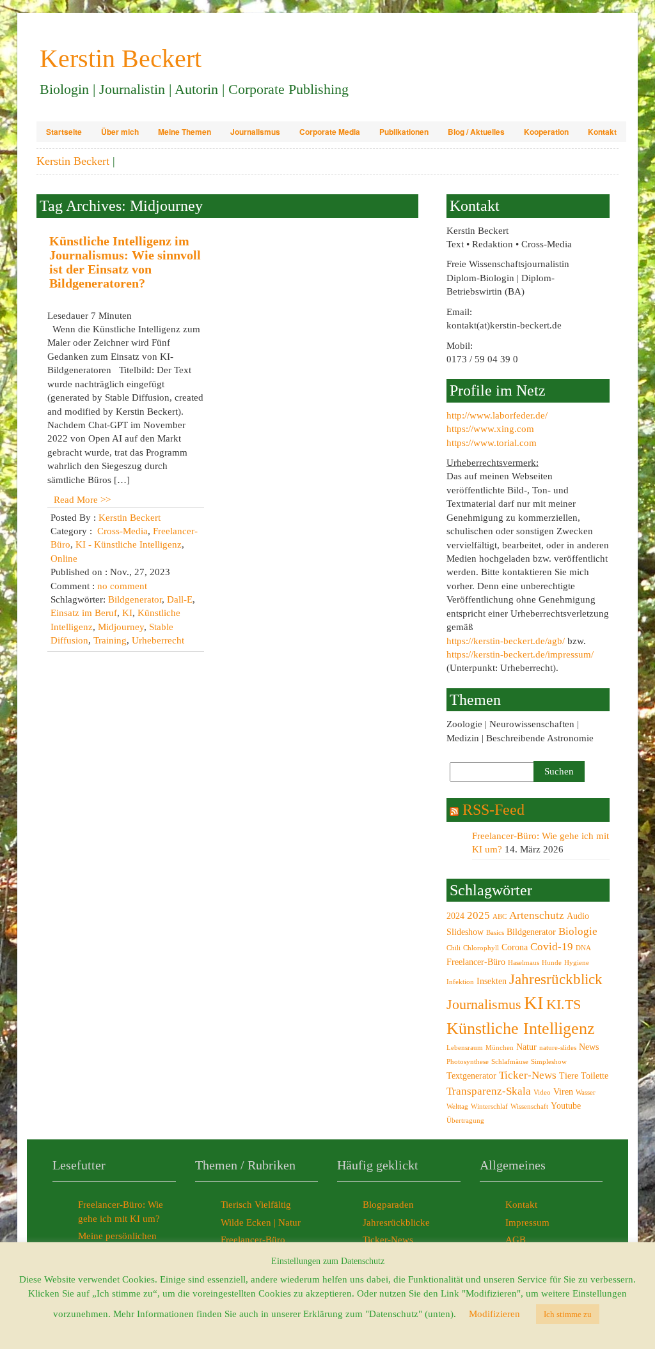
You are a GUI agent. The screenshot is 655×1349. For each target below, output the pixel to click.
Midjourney (121, 627)
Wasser (586, 1092)
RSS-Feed (493, 809)
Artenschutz (536, 915)
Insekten (492, 981)
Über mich (120, 131)
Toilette (594, 1075)
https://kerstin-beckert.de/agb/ (505, 641)
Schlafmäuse (509, 1061)
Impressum (527, 1222)
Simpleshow (549, 1061)
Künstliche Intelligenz (520, 1028)
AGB (515, 1240)
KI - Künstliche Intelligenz (128, 544)
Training (110, 640)
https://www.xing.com (490, 429)
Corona (514, 947)
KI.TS (563, 1004)
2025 (478, 915)
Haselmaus (523, 962)
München (499, 1047)
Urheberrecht (158, 640)
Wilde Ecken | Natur (261, 1222)
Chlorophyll (481, 948)
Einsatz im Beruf (84, 613)
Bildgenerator (135, 599)
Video (542, 1092)
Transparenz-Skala (488, 1091)
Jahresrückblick (556, 979)
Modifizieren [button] (494, 1314)
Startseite (64, 131)
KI (127, 613)
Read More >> (82, 500)
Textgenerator (471, 1075)
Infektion (460, 981)
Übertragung (465, 1120)
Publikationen (404, 131)
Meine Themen (184, 131)
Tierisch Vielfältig (256, 1204)
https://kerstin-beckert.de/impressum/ (520, 654)
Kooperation (546, 131)
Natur (526, 1047)
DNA (583, 948)
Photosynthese (467, 1061)
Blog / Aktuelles (476, 131)
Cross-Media (122, 531)
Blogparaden (388, 1204)
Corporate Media (329, 131)
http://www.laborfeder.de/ (497, 415)
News (589, 1047)
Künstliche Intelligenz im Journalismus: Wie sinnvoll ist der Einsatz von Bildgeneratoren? (125, 262)
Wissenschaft (529, 1106)
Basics (495, 932)
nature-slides (557, 1047)
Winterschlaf (489, 1106)
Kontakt (602, 131)
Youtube (566, 1105)
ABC (500, 916)
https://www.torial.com (491, 443)
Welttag (457, 1106)
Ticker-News (527, 1075)
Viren (563, 1091)
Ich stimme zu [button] (568, 1314)
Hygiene (576, 962)
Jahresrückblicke (396, 1222)
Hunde (552, 962)
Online (64, 558)
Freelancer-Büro (475, 962)
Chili (453, 948)
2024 (455, 916)
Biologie (577, 931)
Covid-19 (551, 947)
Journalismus (255, 131)
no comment (122, 586)
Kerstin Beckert (72, 161)
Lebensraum (464, 1047)
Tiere (568, 1075)
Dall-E (180, 599)
